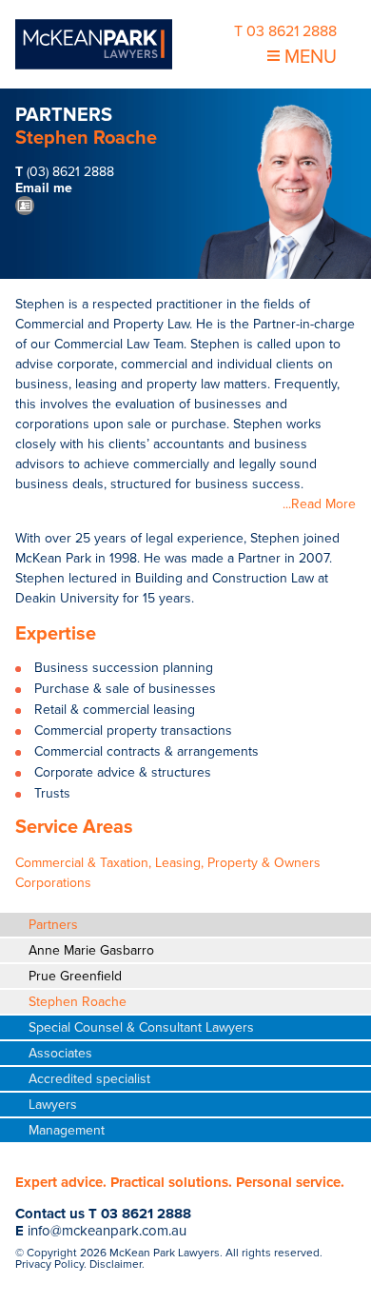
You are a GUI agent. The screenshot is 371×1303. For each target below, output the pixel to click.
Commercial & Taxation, (83, 863)
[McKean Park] (93, 44)
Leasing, (179, 863)
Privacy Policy (49, 1264)
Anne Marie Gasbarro (91, 950)
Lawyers (53, 1104)
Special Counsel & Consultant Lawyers (141, 1027)
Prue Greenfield (75, 976)
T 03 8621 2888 (285, 31)
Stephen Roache (78, 1002)
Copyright (52, 1252)
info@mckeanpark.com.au (107, 1230)
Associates (60, 1053)
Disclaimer (115, 1264)
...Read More (319, 504)
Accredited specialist (89, 1079)
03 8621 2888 (146, 1213)
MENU (308, 57)
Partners (53, 925)
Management (67, 1130)
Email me (43, 188)
